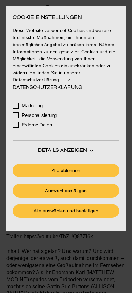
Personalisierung (39, 115)
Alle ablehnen (66, 171)
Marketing (32, 105)
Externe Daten (37, 124)
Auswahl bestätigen (66, 191)
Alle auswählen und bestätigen (66, 211)
